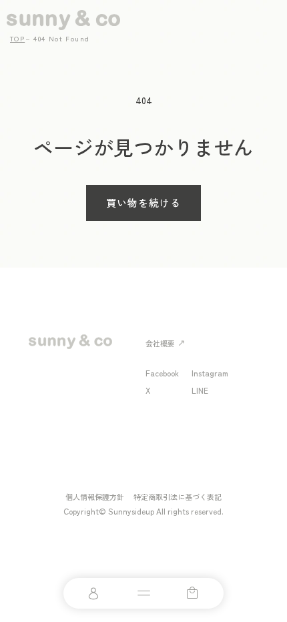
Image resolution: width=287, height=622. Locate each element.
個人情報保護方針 (94, 496)
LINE (200, 390)
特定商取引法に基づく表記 (177, 496)
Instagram (210, 372)
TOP (17, 38)
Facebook (162, 372)
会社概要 (160, 343)
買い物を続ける (143, 203)
